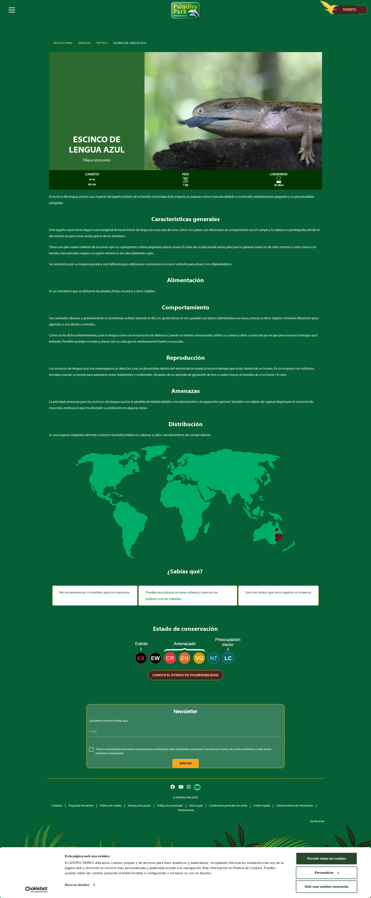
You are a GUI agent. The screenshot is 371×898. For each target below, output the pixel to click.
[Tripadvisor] (197, 787)
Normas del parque (139, 805)
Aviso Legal (196, 805)
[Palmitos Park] (185, 10)
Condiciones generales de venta (228, 805)
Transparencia (185, 810)
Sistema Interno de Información (294, 805)
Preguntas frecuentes (80, 805)
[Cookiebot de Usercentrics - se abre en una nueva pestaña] (36, 889)
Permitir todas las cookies (326, 858)
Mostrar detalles (77, 885)
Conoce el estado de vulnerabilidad (185, 675)
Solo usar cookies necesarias (326, 886)
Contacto (57, 805)
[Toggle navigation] (11, 9)
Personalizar (324, 872)
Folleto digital (262, 805)
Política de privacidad (170, 805)
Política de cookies (111, 805)
